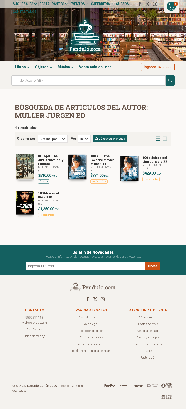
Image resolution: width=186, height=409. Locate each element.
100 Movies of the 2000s (48, 195)
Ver (73, 138)
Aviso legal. (91, 324)
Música (64, 67)
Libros (21, 67)
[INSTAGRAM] (155, 4)
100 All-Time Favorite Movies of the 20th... (102, 160)
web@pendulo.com (34, 322)
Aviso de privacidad (91, 317)
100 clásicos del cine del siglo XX (154, 159)
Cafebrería (100, 4)
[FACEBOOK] (140, 4)
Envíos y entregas (148, 337)
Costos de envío (148, 324)
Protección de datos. (91, 330)
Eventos (78, 4)
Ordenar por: (26, 138)
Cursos (122, 4)
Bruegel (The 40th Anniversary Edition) (50, 160)
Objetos (42, 67)
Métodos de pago (148, 330)
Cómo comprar (148, 317)
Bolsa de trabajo (34, 336)
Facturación (148, 357)
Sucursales (23, 4)
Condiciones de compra (91, 344)
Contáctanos (25, 12)
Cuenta (148, 350)
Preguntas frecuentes (148, 344)
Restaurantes (52, 4)
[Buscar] (170, 80)
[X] (147, 4)
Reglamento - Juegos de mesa (91, 350)
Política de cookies (91, 337)
